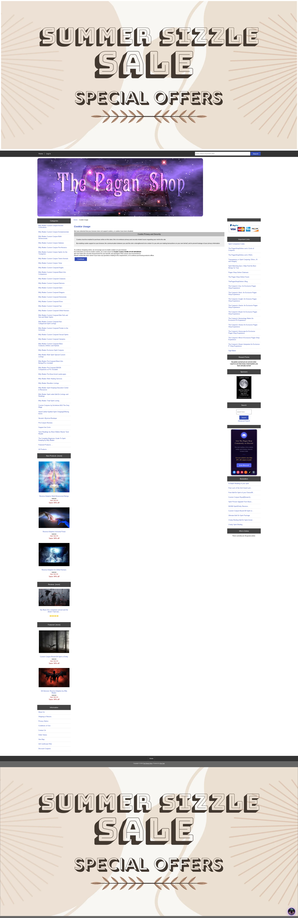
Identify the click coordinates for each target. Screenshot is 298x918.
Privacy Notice (43, 721)
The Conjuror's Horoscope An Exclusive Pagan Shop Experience (241, 332)
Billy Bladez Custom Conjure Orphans (51, 243)
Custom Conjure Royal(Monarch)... (240, 497)
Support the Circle (44, 427)
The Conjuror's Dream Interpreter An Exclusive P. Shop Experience (244, 345)
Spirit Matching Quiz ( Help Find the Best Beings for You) (242, 267)
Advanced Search (244, 421)
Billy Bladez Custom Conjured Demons (51, 283)
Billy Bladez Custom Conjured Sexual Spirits (53, 334)
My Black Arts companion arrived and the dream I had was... (54, 611)
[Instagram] (238, 472)
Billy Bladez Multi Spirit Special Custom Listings (51, 355)
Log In (48, 154)
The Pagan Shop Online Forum (238, 277)
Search (244, 405)
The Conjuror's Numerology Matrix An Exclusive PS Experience (240, 319)
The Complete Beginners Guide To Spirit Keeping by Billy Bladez (52, 439)
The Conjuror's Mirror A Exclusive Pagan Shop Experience (243, 338)
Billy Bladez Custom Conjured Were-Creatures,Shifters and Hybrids (50, 345)
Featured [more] (54, 625)
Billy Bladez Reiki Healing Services (50, 379)
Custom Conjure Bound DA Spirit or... (240, 511)
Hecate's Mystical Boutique (47, 418)
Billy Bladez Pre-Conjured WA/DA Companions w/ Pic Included (49, 368)
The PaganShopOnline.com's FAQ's (240, 255)
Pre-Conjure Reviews (45, 423)
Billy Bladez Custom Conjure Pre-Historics (52, 247)
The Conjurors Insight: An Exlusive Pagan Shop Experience (242, 300)
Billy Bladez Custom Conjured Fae (50, 306)
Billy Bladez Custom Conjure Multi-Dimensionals (50, 237)
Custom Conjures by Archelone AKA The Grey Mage (53, 406)
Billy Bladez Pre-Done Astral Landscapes (52, 374)
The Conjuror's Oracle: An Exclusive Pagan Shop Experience (242, 306)
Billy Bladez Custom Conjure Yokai (50, 263)
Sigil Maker (232, 351)
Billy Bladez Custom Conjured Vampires (51, 339)
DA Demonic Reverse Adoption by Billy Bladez (54, 692)
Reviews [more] (54, 584)
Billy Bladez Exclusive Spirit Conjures (51, 350)
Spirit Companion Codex (236, 244)
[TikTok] (249, 472)
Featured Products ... (45, 445)
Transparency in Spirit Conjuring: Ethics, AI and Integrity (242, 260)
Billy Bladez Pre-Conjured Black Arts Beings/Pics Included (50, 362)
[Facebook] (234, 472)
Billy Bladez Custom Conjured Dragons (51, 292)
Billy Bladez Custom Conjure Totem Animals (53, 258)
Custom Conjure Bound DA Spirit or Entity (54, 657)
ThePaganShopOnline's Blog (238, 281)
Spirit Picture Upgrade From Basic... (240, 502)
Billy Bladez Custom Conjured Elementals (52, 297)
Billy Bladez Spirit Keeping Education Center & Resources (53, 389)
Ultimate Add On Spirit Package (239, 515)
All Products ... (43, 449)
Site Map (41, 739)
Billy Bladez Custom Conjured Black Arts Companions (52, 273)
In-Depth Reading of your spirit (238, 483)
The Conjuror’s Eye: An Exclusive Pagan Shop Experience (242, 287)
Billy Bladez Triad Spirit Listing (48, 401)
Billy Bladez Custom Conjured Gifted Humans (53, 310)
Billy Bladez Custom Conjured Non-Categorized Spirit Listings (50, 322)
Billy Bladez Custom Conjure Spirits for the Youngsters (52, 253)
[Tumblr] (253, 472)
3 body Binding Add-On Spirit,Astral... (241, 520)
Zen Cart (162, 763)
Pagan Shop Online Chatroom (238, 272)
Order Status (42, 735)
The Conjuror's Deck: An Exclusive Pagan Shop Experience (242, 293)
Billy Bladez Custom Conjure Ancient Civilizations (50, 226)
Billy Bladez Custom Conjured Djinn (50, 288)
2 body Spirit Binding (235, 524)
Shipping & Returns (44, 716)
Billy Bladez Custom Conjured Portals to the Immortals (53, 329)
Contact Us (42, 730)
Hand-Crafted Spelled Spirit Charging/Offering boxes (53, 412)
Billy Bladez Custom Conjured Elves (50, 301)
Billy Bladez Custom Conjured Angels (51, 268)
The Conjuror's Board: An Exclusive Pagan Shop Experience (242, 313)
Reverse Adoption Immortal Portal (54, 532)
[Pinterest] (241, 472)
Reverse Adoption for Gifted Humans (54, 570)
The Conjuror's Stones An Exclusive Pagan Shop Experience (242, 326)
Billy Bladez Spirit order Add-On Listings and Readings (53, 395)
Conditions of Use (44, 726)
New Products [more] (54, 456)
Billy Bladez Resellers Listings (48, 383)
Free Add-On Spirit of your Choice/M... (241, 492)
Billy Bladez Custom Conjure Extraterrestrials (53, 232)
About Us (41, 712)
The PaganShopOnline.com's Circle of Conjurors (241, 249)
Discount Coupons (44, 748)
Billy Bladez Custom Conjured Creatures (52, 279)
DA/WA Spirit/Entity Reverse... (238, 506)
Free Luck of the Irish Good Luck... (240, 488)
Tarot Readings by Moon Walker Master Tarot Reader (53, 433)
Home (41, 154)
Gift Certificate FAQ (45, 744)
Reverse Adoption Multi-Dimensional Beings (54, 496)
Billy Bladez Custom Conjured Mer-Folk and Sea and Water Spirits (53, 316)
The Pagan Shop (147, 763)
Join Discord (244, 465)
